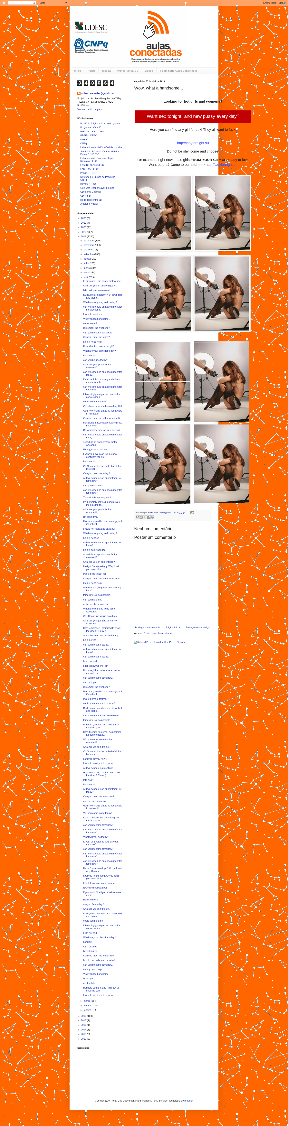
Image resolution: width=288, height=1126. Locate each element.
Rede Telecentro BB (91, 200)
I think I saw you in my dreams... (100, 883)
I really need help (92, 341)
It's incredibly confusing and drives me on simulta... (101, 381)
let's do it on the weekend (96, 290)
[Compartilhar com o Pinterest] (152, 517)
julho (87, 263)
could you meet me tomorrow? (99, 703)
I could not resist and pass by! (99, 528)
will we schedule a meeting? (98, 768)
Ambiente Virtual (89, 203)
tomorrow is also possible (96, 595)
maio (87, 272)
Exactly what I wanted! (95, 887)
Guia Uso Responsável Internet (97, 188)
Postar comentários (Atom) (157, 633)
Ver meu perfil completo (89, 109)
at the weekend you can (96, 604)
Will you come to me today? (97, 813)
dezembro (89, 240)
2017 (84, 1020)
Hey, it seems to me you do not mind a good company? (102, 733)
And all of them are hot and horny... (101, 635)
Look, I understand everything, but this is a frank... (101, 819)
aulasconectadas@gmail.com (97, 93)
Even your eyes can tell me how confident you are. (100, 455)
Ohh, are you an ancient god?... (100, 285)
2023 (84, 218)
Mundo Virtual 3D (128, 70)
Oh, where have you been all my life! (102, 406)
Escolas (106, 70)
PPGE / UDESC (88, 135)
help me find (89, 355)
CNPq (83, 143)
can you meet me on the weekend (101, 715)
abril (86, 277)
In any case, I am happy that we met (102, 281)
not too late (89, 983)
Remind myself (91, 899)
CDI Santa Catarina (90, 192)
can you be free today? (95, 360)
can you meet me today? (96, 644)
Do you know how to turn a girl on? (101, 430)
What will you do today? (96, 837)
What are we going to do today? (100, 302)
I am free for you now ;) (95, 759)
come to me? (90, 323)
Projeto (91, 70)
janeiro (88, 1010)
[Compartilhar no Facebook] (149, 517)
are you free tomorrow (95, 801)
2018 (84, 1016)
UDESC (84, 139)
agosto (87, 258)
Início (77, 70)
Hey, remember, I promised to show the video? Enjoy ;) (101, 629)
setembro (89, 254)
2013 (84, 1034)
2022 (84, 222)
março (87, 1001)
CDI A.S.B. (85, 195)
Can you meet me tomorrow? (98, 796)
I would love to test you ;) (96, 699)
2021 (84, 227)
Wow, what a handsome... (96, 319)
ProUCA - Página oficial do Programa (100, 123)
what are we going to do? (96, 747)
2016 (84, 1025)
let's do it (87, 780)
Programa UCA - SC (91, 127)
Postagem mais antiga (198, 627)
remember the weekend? (96, 328)
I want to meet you (92, 314)
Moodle (149, 70)
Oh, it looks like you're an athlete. (100, 616)
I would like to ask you (95, 573)
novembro (89, 245)
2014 (84, 1029)
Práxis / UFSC (87, 173)
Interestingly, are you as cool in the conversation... (101, 395)
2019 (84, 236)
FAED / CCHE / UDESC (92, 131)
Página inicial (173, 627)
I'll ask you (88, 978)
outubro (88, 249)
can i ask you (90, 682)
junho (87, 268)
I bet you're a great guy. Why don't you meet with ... (101, 568)
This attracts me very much (97, 497)
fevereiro (89, 1005)
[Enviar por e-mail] (137, 517)
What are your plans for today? (99, 350)
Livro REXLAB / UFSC (92, 165)
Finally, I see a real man (95, 449)
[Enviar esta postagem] (191, 512)
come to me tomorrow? (95, 401)
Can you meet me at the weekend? (101, 418)
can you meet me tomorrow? (98, 332)
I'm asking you (90, 517)
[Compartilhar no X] (145, 517)
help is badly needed (94, 550)
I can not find (90, 661)
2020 (84, 232)
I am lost (87, 942)
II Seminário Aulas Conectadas (178, 70)
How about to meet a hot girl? (98, 346)
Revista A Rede (88, 183)
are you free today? (93, 904)
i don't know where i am (95, 666)
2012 (84, 1039)
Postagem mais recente (147, 627)
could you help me (93, 920)
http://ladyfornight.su (193, 143)
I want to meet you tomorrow (98, 763)
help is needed (91, 538)
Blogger (188, 1100)
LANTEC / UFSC (89, 169)
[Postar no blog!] (141, 517)
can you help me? (92, 485)
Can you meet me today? (96, 337)
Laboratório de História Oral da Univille (101, 147)
